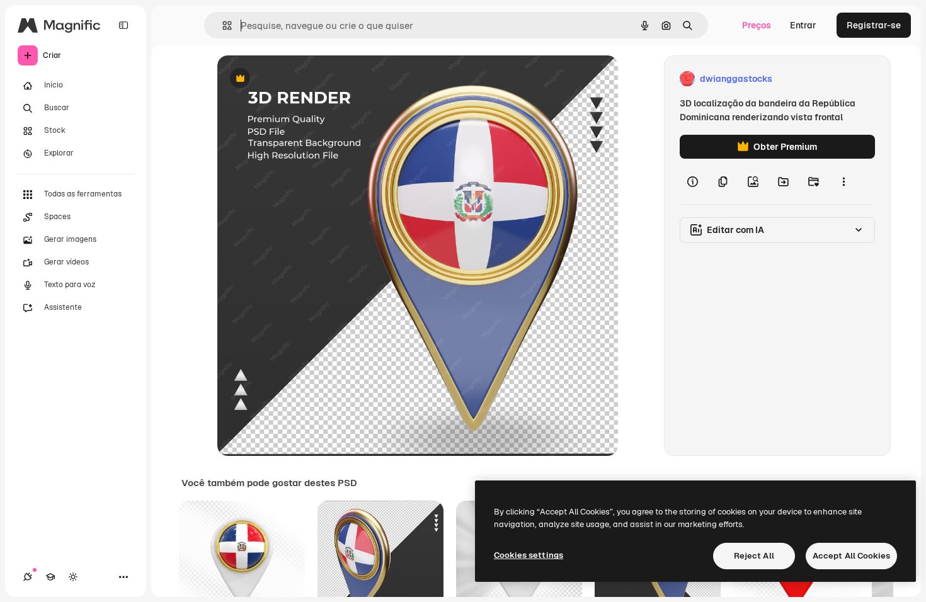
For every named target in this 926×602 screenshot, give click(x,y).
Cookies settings (528, 555)
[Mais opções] (843, 181)
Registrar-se (874, 25)
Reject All (754, 555)
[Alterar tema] (73, 577)
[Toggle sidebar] (123, 25)
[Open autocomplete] (222, 25)
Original (298, 79)
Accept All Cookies (851, 555)
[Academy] (50, 577)
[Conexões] (28, 577)
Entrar (803, 25)
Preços (756, 25)
